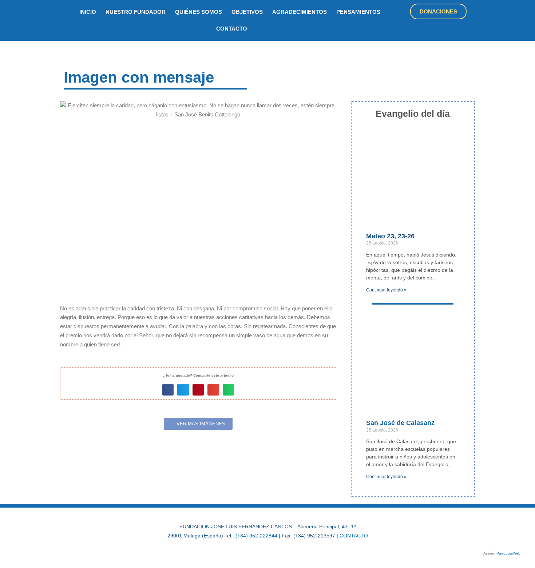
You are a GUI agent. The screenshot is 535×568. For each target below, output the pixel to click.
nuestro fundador (136, 12)
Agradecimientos (299, 12)
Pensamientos (358, 12)
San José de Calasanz (400, 422)
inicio (87, 12)
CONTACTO (354, 536)
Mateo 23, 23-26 (390, 236)
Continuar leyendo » (386, 290)
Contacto (231, 28)
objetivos (247, 12)
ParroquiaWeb (508, 553)
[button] (168, 390)
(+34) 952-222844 (256, 536)
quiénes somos (198, 12)
